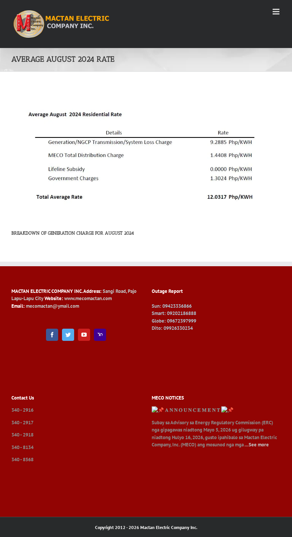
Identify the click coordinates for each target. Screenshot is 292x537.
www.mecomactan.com (88, 298)
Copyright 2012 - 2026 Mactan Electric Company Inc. (146, 527)
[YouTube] (84, 335)
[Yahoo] (100, 335)
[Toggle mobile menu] (277, 12)
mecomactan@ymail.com (52, 306)
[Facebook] (52, 335)
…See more (256, 444)
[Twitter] (68, 335)
